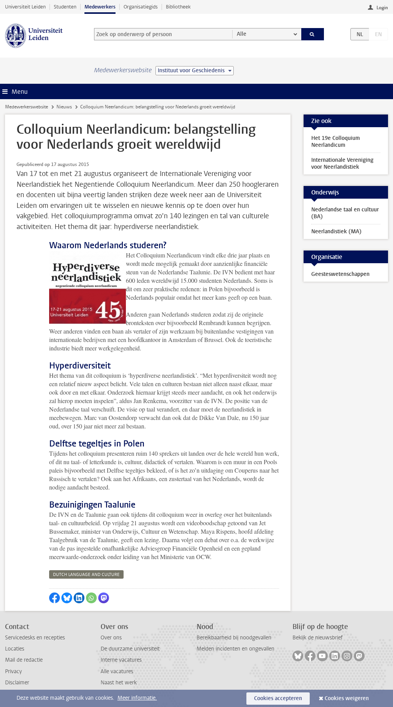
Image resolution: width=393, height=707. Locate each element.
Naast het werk (119, 682)
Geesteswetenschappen (340, 274)
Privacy (13, 671)
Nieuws (64, 107)
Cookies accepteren (278, 698)
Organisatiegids (141, 6)
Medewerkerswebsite (26, 107)
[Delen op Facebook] (54, 597)
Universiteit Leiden (25, 6)
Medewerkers (100, 6)
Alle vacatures (117, 671)
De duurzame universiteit (130, 648)
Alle (241, 34)
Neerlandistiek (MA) (336, 231)
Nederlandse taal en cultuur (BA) (345, 213)
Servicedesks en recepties (35, 637)
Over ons (111, 637)
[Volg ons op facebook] (310, 656)
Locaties (14, 648)
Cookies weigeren (347, 698)
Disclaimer (17, 682)
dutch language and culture (86, 575)
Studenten (65, 6)
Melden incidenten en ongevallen (235, 648)
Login (382, 8)
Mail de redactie (24, 660)
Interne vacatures (121, 660)
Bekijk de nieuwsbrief (317, 637)
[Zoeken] (312, 34)
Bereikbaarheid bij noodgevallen (233, 637)
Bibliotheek (178, 6)
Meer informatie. (137, 698)
